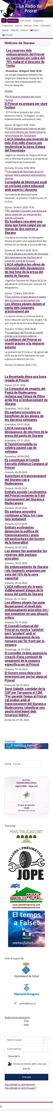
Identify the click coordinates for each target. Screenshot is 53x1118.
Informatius (13, 20)
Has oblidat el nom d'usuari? (20, 1088)
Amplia (9, 91)
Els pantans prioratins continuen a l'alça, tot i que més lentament (24, 515)
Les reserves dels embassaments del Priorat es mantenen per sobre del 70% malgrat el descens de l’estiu (25, 58)
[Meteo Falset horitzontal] (26, 746)
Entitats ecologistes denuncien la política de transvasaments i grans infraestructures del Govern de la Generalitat (24, 535)
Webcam (28, 25)
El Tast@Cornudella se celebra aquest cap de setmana (21, 447)
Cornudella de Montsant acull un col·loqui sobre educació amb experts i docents (26, 185)
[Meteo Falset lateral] (26, 929)
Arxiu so (18, 25)
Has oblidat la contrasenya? (20, 1084)
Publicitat (14, 30)
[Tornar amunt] (49, 1114)
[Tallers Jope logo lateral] (26, 863)
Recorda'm (14, 1056)
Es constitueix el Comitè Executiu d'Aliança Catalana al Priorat (26, 463)
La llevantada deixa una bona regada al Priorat (25, 378)
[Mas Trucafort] (26, 836)
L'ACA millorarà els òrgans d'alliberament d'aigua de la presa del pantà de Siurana (24, 590)
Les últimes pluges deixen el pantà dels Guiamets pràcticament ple (25, 307)
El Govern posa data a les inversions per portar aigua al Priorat (26, 676)
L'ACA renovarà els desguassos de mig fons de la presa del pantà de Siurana (26, 431)
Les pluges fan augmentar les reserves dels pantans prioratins (26, 554)
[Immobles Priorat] (26, 895)
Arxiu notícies (25, 20)
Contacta (24, 30)
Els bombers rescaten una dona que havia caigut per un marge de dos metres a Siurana (25, 227)
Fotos (36, 25)
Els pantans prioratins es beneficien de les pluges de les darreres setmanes (24, 416)
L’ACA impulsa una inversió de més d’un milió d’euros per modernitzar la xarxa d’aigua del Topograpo (26, 144)
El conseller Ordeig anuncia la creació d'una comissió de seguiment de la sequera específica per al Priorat (26, 658)
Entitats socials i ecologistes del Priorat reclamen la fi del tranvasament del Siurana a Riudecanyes (26, 497)
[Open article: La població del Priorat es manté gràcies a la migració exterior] (26, 334)
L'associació (45, 25)
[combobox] (25, 764)
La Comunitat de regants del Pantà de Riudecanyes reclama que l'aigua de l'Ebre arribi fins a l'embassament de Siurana (26, 396)
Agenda (5, 30)
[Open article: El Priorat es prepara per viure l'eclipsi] (26, 98)
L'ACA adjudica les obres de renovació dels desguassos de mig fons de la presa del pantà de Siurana (25, 270)
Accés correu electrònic (17, 1017)
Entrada (26, 1077)
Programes (38, 20)
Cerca (8, 763)
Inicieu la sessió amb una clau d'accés (29, 1066)
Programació (7, 25)
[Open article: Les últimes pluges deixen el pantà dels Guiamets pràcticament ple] (26, 298)
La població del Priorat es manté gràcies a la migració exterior (24, 343)
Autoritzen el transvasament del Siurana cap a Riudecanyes (25, 479)
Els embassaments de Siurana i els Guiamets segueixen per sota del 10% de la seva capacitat (26, 572)
